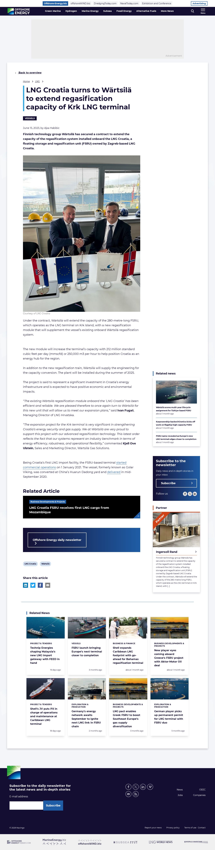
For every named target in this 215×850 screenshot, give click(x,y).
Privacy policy (173, 827)
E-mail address (18, 796)
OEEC (202, 789)
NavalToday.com (129, 3)
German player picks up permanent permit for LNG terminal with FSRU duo (168, 717)
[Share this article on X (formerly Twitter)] (32, 585)
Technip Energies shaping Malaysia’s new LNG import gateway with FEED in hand (45, 655)
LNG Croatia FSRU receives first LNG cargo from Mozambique (69, 510)
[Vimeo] (150, 787)
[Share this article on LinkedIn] (25, 585)
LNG (37, 81)
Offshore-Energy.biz (55, 3)
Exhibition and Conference (156, 3)
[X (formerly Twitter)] (136, 787)
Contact (202, 827)
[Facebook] (185, 494)
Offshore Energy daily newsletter (57, 540)
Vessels (30, 118)
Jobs (180, 795)
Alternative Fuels (146, 11)
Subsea (107, 11)
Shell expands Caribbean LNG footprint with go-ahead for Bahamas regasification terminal (128, 655)
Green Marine (53, 11)
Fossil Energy (124, 11)
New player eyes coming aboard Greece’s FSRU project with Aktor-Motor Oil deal (168, 658)
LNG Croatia (30, 564)
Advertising (199, 3)
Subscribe (168, 483)
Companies (199, 795)
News (180, 789)
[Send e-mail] (128, 794)
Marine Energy (90, 11)
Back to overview (30, 72)
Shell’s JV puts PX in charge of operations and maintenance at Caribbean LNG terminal (44, 716)
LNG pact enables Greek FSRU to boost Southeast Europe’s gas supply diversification (126, 719)
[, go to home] (19, 11)
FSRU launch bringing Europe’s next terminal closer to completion (87, 651)
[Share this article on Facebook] (40, 585)
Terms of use (190, 827)
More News (167, 11)
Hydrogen (71, 11)
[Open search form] (192, 11)
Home (26, 81)
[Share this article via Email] (47, 585)
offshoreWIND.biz (80, 3)
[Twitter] (190, 494)
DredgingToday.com (105, 3)
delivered (113, 472)
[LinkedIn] (195, 494)
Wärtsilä (45, 564)
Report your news (153, 827)
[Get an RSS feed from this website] (136, 794)
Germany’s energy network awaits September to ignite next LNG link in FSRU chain (86, 719)
